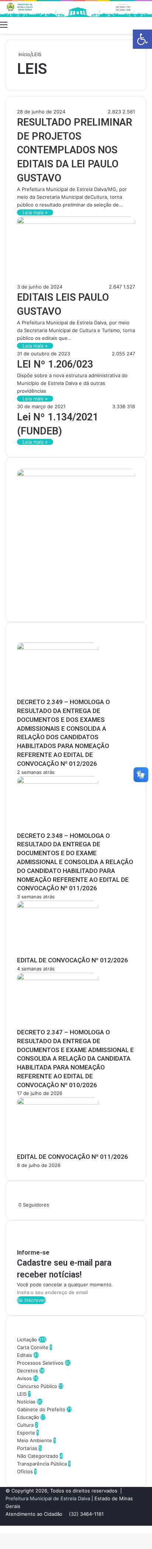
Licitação (27, 1339)
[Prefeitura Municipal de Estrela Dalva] (76, 9)
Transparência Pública (42, 1464)
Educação (28, 1417)
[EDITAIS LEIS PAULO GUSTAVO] (76, 222)
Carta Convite (32, 1347)
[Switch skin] (135, 24)
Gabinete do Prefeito (41, 1409)
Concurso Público (37, 1386)
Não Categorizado (37, 1456)
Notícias (26, 1402)
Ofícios (25, 1471)
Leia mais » (35, 212)
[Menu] (3, 24)
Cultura (25, 1425)
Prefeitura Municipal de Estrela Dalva (48, 1498)
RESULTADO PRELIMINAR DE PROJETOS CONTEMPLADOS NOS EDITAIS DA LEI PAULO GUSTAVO (74, 150)
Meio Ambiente (34, 1440)
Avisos (24, 1378)
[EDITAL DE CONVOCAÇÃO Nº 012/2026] (57, 906)
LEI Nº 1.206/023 (55, 364)
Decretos (27, 1371)
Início (23, 54)
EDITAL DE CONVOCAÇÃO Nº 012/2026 (72, 960)
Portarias (27, 1448)
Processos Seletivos (40, 1363)
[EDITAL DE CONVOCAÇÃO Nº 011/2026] (57, 1103)
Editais (24, 1355)
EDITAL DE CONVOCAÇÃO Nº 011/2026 (72, 1156)
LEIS (22, 1394)
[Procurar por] (148, 24)
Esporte (26, 1433)
